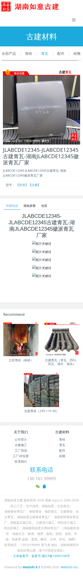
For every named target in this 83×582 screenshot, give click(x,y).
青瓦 (44, 53)
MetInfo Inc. (70, 567)
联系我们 (21, 461)
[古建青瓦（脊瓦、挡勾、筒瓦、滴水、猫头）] (62, 338)
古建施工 (21, 445)
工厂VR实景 (21, 456)
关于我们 (21, 432)
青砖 (28, 53)
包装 (44, 206)
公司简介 (21, 439)
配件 (60, 53)
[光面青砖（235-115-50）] (41, 389)
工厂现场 (21, 450)
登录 (22, 185)
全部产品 (9, 53)
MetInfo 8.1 (31, 567)
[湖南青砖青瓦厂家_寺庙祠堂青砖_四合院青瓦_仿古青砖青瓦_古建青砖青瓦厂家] (37, 6)
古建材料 (62, 432)
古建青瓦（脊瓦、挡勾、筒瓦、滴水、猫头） (62, 362)
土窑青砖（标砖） (21, 360)
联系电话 (41, 470)
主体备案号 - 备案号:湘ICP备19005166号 (41, 556)
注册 (34, 185)
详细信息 (12, 206)
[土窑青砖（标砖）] (21, 338)
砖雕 (77, 53)
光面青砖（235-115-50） (41, 411)
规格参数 (29, 206)
